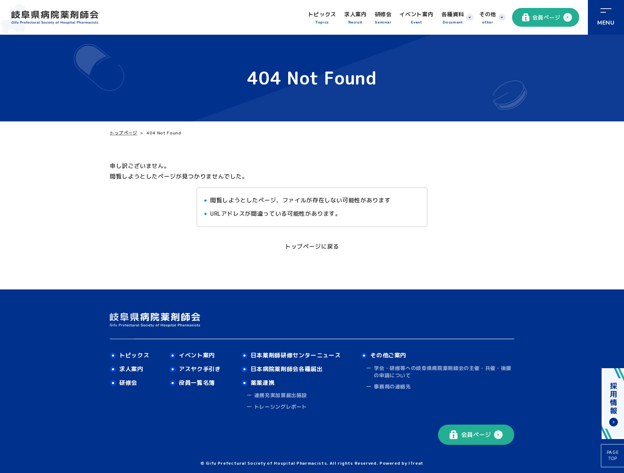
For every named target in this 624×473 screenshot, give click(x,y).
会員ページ (546, 17)
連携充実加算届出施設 (280, 395)
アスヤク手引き (200, 369)
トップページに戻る (312, 246)
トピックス (322, 17)
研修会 (383, 17)
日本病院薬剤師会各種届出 (287, 369)
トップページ (123, 133)
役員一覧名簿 (197, 383)
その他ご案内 (388, 355)
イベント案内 (416, 17)
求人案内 (355, 17)
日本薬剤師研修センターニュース (296, 355)
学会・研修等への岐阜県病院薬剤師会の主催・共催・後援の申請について (442, 372)
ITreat (416, 463)
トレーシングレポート (280, 406)
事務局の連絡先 (392, 386)
